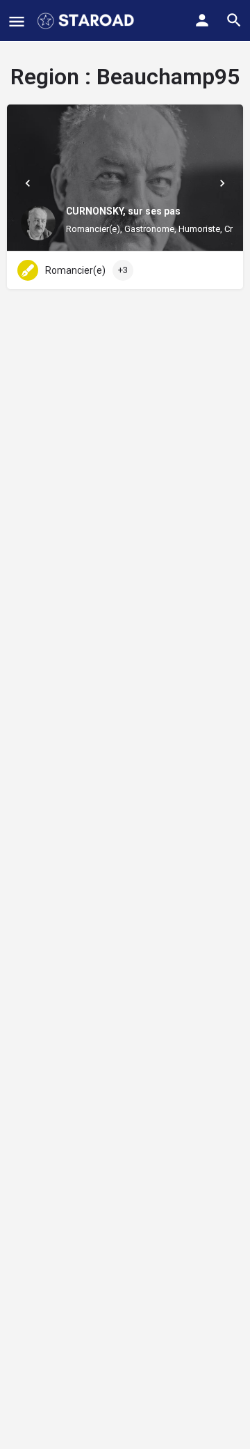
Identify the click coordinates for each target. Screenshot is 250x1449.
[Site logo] (87, 21)
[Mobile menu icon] (16, 21)
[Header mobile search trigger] (234, 20)
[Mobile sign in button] (202, 20)
